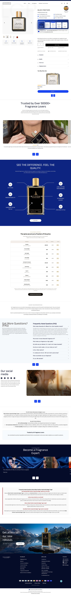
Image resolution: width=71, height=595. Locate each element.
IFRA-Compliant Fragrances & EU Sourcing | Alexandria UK (47, 572)
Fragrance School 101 (24, 570)
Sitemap (44, 583)
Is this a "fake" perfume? (38, 350)
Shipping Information (46, 561)
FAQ (29, 3)
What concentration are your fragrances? (42, 355)
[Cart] (67, 3)
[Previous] (33, 154)
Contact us (44, 559)
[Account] (64, 3)
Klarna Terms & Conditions (25, 572)
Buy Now (35, 220)
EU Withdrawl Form (45, 575)
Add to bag (57, 45)
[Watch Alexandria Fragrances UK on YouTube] (8, 378)
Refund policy (23, 567)
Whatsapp (66, 565)
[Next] (37, 154)
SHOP (25, 3)
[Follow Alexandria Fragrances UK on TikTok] (11, 378)
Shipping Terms (23, 559)
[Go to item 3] (10, 37)
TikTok (65, 563)
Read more (5, 472)
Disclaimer (44, 563)
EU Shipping (34, 3)
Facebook (66, 559)
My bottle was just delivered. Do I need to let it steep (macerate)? (47, 344)
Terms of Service (23, 565)
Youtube (66, 562)
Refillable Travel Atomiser (43, 3)
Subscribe (20, 543)
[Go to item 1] (3, 37)
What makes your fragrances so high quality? (43, 341)
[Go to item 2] (7, 37)
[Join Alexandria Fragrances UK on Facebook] (1, 378)
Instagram (66, 560)
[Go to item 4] (13, 37)
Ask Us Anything (8, 337)
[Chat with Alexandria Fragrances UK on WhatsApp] (14, 378)
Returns (21, 561)
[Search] (62, 3)
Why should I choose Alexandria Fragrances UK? (44, 338)
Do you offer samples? (38, 358)
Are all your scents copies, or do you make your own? (45, 347)
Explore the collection (35, 294)
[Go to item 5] (17, 37)
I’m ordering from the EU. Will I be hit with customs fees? (46, 352)
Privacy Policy (44, 565)
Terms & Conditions (24, 563)
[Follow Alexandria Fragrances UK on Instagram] (4, 378)
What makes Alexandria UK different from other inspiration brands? (48, 326)
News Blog (22, 568)
